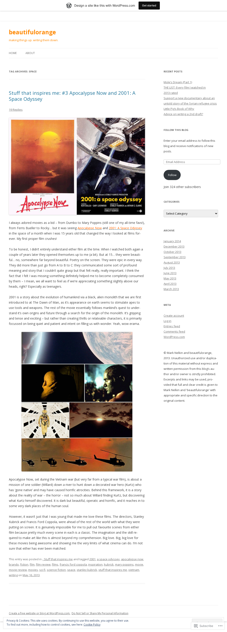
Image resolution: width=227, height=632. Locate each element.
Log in (167, 321)
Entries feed (172, 326)
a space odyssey (108, 559)
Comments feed (174, 331)
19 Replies (16, 110)
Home (13, 53)
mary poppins (124, 564)
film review (43, 564)
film (32, 564)
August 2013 (172, 262)
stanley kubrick (87, 570)
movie (139, 564)
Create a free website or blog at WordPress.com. (39, 613)
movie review (18, 570)
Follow (172, 175)
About (30, 53)
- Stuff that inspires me (57, 559)
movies (33, 570)
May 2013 (170, 278)
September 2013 (175, 257)
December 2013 (174, 246)
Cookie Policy (92, 624)
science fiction (56, 570)
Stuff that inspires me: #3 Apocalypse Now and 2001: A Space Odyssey (72, 95)
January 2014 (172, 241)
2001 (92, 559)
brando (14, 564)
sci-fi (42, 570)
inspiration (95, 564)
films (55, 564)
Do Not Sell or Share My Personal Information (100, 613)
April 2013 (170, 284)
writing (13, 575)
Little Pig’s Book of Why (179, 109)
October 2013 (172, 252)
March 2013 (171, 289)
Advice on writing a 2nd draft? (183, 114)
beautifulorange (32, 32)
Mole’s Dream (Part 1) (178, 82)
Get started (149, 5)
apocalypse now (132, 559)
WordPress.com (174, 337)
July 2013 (169, 268)
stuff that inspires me (112, 570)
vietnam (133, 570)
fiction (24, 564)
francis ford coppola (73, 564)
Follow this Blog (176, 130)
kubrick (109, 564)
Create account (174, 316)
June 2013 (170, 273)
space (71, 570)
